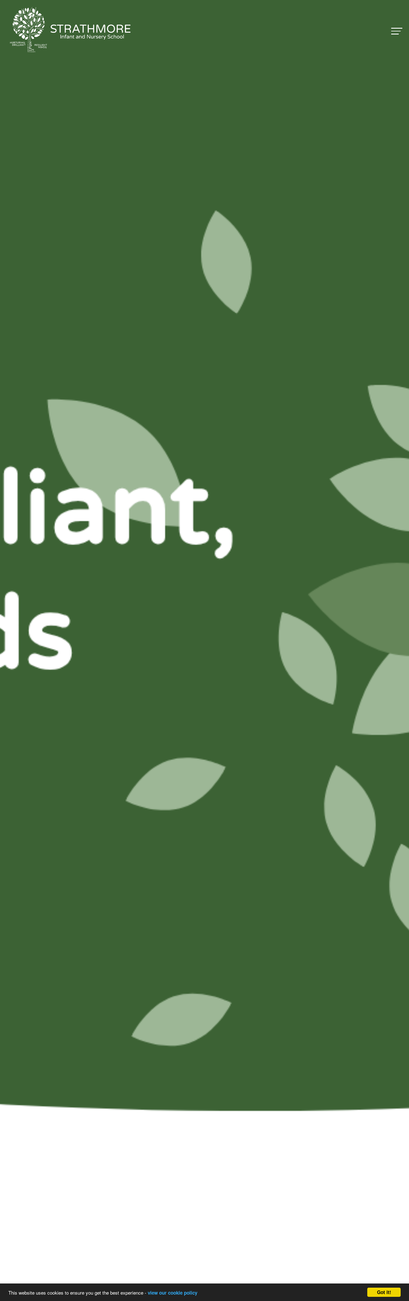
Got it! (384, 1292)
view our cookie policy (172, 1292)
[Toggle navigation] (397, 31)
